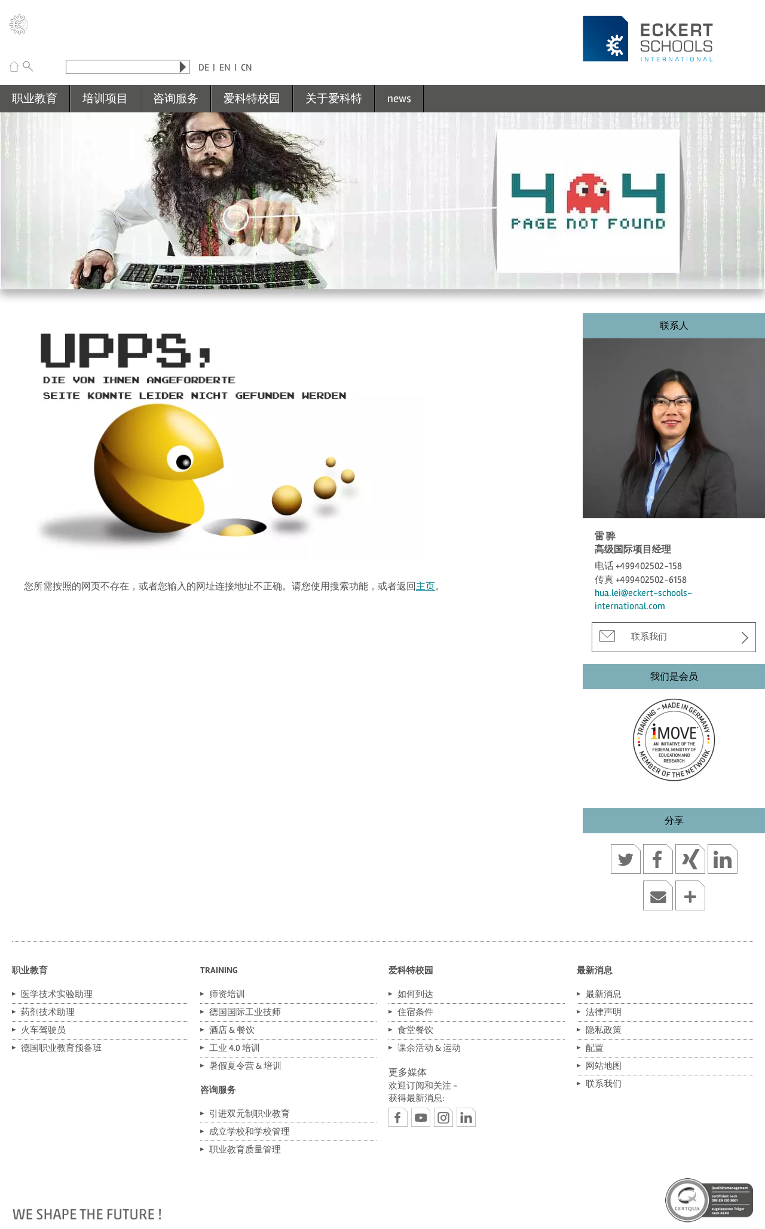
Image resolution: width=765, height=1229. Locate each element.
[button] (626, 861)
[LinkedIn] (466, 1117)
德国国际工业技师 (245, 1012)
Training (219, 970)
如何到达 (415, 994)
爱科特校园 (252, 98)
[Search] (28, 68)
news (399, 98)
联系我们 (649, 636)
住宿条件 (415, 1012)
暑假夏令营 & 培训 (245, 1065)
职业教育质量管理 (245, 1149)
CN (246, 68)
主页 (425, 586)
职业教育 (34, 98)
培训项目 (105, 98)
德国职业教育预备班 (61, 1047)
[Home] (14, 68)
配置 (595, 1047)
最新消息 (595, 970)
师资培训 (227, 994)
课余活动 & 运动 (429, 1047)
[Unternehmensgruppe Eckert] (19, 26)
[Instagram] (443, 1117)
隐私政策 (604, 1030)
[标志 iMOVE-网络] (674, 737)
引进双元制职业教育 (249, 1113)
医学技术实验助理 (57, 994)
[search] (183, 67)
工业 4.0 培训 (234, 1047)
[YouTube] (420, 1117)
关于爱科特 (333, 98)
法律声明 (604, 1012)
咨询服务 (175, 98)
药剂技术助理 (48, 1012)
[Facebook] (398, 1117)
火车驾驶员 (43, 1030)
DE (203, 68)
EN (225, 68)
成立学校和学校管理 (249, 1131)
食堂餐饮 (415, 1030)
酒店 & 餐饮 (232, 1030)
